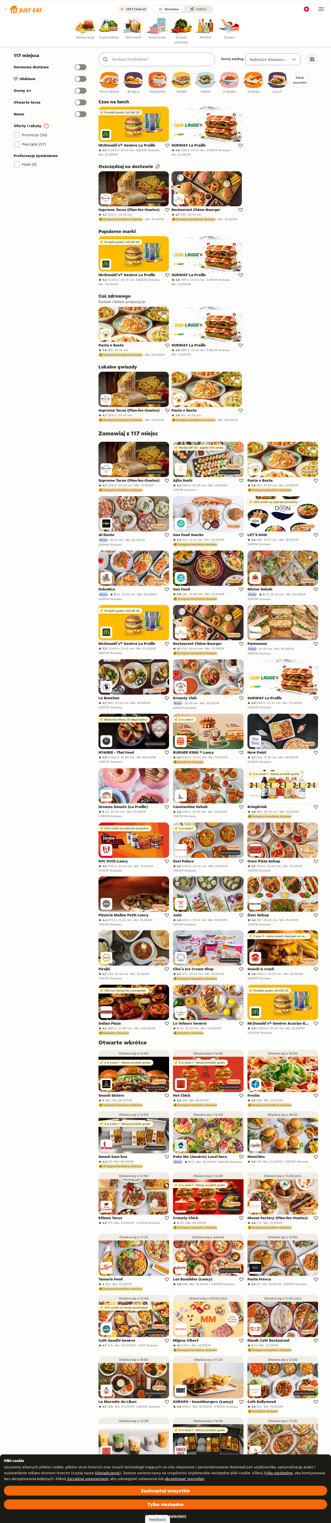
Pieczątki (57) (34, 144)
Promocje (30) (34, 134)
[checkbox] (109, 83)
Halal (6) (29, 164)
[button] (23, 9)
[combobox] (161, 59)
